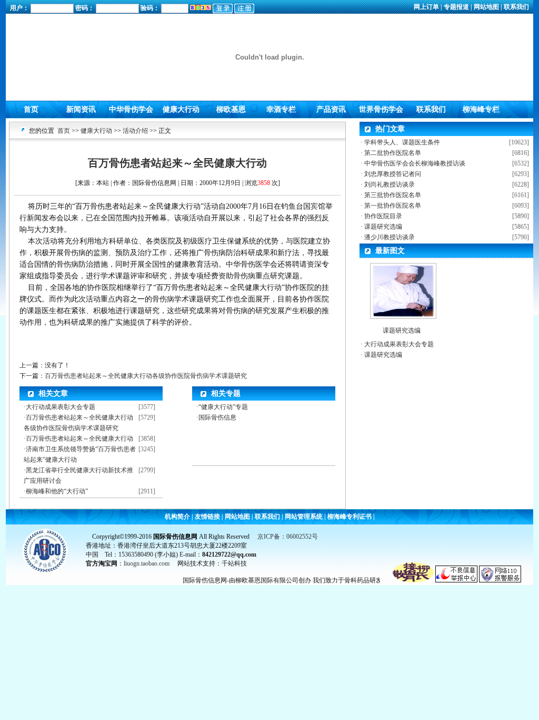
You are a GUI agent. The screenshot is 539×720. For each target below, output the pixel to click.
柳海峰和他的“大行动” (57, 491)
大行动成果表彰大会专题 (60, 407)
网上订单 (427, 7)
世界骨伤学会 (381, 109)
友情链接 (207, 516)
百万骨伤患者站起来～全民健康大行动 (79, 438)
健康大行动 (181, 109)
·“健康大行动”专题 (222, 407)
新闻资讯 (81, 109)
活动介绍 (135, 130)
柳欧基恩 (231, 109)
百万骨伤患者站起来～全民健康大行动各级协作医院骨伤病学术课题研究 (146, 376)
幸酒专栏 (281, 109)
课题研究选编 (402, 330)
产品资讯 (331, 109)
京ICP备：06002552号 (287, 536)
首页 (31, 109)
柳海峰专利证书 (349, 516)
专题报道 (456, 7)
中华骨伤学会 (131, 109)
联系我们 (515, 7)
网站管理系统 (303, 516)
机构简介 (178, 516)
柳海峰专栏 (481, 109)
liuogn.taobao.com (147, 563)
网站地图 (486, 7)
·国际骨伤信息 (216, 417)
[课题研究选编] (403, 289)
